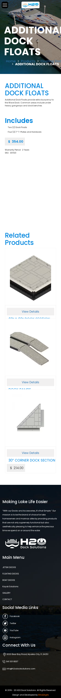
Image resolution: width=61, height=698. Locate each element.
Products (28, 61)
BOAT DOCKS (8, 580)
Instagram (15, 637)
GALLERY (6, 593)
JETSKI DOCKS (9, 567)
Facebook (15, 616)
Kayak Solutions (10, 586)
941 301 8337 (12, 661)
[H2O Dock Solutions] (30, 4)
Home (11, 61)
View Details (30, 311)
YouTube (14, 630)
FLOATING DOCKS (10, 573)
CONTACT (7, 599)
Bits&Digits (43, 694)
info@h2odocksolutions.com (21, 668)
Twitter (13, 623)
